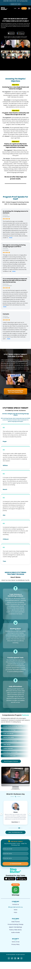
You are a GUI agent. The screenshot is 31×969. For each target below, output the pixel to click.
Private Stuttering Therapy (15, 924)
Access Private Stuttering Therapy (12, 726)
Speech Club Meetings (9, 730)
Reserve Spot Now (15, 4)
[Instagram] (15, 958)
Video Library (6, 744)
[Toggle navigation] (28, 8)
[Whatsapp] (21, 958)
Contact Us (15, 904)
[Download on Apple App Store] (9, 878)
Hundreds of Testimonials (10, 752)
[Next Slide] (29, 814)
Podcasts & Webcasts (9, 756)
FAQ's (15, 912)
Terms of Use (15, 942)
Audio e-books (15, 932)
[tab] (15, 726)
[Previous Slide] (1, 814)
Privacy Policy (15, 944)
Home (15, 910)
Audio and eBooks (8, 733)
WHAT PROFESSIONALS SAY (15, 832)
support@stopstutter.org (16, 907)
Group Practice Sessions (10, 741)
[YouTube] (18, 958)
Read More (15, 822)
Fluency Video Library (15, 930)
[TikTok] (12, 958)
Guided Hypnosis (8, 748)
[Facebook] (9, 958)
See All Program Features (11, 761)
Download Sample (16, 863)
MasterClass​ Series (8, 737)
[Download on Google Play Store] (21, 878)
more (10, 237)
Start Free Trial (24, 8)
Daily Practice (16, 921)
